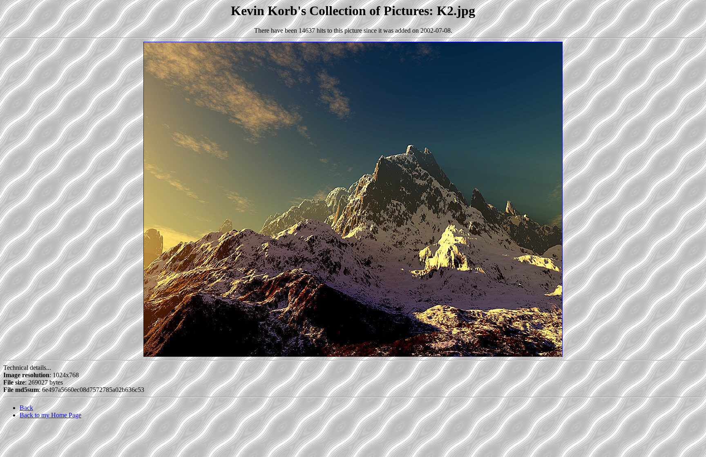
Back (26, 407)
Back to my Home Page (50, 415)
